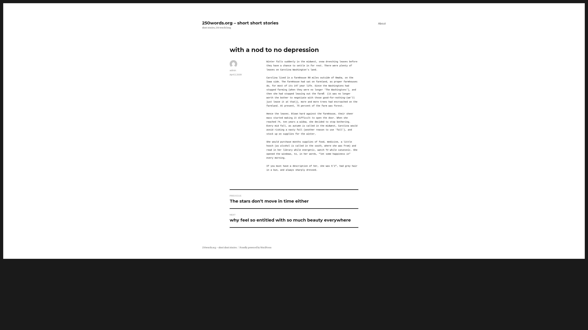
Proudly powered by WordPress (255, 247)
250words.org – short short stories (240, 23)
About (382, 23)
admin (233, 70)
